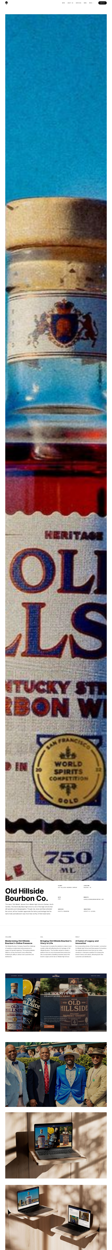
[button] (91, 3)
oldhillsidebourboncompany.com (94, 899)
